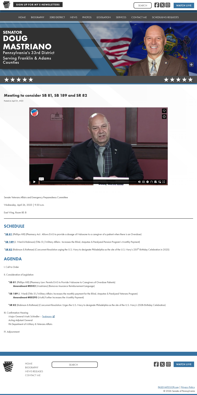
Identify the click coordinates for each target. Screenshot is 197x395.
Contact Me (33, 375)
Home (22, 17)
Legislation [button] (104, 17)
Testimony (47, 316)
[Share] (191, 64)
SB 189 (9, 241)
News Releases (34, 371)
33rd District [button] (57, 17)
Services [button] (121, 17)
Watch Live (184, 5)
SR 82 (8, 249)
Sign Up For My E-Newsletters (38, 4)
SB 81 (8, 234)
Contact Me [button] (139, 17)
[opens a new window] (191, 58)
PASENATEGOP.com (168, 387)
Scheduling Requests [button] (165, 17)
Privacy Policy (188, 387)
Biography (37, 17)
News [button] (73, 17)
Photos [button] (86, 17)
